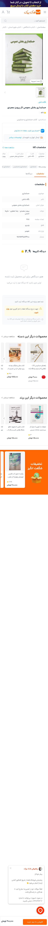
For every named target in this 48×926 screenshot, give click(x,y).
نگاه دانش (42, 102)
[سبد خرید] (8, 12)
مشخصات (40, 173)
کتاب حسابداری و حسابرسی (27, 119)
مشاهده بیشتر (9, 336)
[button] (4, 358)
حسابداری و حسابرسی (20, 167)
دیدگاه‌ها (29, 173)
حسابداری (33, 167)
